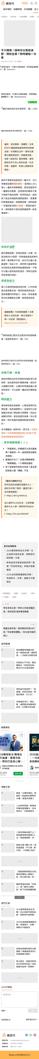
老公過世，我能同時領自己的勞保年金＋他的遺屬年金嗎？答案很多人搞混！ (26, 964)
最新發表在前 (31, 1019)
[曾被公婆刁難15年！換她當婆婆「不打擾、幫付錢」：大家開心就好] (8, 847)
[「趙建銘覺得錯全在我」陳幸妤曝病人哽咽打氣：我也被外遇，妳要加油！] (8, 874)
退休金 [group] (13, 16)
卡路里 (6, 597)
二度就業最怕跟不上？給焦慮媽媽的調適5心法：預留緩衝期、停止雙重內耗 (26, 835)
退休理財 (7, 9)
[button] (36, 3)
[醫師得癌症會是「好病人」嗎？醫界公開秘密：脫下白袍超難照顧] (8, 887)
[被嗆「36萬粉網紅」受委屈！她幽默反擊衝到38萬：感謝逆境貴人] (8, 796)
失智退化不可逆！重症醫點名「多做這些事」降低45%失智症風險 (26, 665)
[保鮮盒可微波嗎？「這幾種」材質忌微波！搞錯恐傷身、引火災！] (8, 692)
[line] (31, 1035)
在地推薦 (28, 9)
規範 (3, 1010)
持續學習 (18, 9)
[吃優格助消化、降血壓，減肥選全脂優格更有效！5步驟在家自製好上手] (8, 704)
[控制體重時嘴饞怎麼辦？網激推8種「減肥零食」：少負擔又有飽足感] (8, 652)
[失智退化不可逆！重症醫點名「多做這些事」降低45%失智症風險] (8, 665)
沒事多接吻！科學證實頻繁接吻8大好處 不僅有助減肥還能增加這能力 (19, 433)
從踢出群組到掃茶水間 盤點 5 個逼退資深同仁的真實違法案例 (26, 951)
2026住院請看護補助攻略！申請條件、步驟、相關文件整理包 (26, 924)
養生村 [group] (4, 16)
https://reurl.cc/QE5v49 (15, 322)
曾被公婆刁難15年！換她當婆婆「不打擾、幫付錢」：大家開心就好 (26, 847)
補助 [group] (32, 16)
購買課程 (24, 3)
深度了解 (27, 773)
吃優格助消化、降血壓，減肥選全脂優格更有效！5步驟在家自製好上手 (26, 704)
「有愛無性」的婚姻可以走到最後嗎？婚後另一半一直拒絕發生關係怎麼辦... (21, 452)
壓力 (33, 593)
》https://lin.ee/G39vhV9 (16, 513)
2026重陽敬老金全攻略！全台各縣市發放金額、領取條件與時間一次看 (26, 912)
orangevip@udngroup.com (19, 1040)
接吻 (14, 597)
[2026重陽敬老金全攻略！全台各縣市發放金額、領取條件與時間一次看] (8, 912)
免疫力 (24, 593)
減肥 (16, 593)
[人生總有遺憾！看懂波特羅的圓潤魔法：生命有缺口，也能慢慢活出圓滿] (8, 808)
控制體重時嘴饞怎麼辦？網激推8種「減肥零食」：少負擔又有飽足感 (26, 652)
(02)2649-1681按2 (16, 1043)
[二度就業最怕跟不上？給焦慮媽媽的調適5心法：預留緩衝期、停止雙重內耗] (8, 835)
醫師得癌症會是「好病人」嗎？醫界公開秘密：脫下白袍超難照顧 (26, 887)
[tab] (15, 781)
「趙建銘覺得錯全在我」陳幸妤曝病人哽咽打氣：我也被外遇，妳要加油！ (26, 874)
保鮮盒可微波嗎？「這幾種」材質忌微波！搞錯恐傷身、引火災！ (26, 692)
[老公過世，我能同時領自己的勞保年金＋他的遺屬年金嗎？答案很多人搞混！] (8, 964)
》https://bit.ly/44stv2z (15, 495)
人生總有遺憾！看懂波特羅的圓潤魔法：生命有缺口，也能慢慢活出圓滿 (26, 808)
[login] (32, 3)
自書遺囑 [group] (23, 16)
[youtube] (35, 1035)
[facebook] (26, 1035)
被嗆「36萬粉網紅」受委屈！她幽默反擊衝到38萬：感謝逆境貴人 (26, 796)
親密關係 (7, 593)
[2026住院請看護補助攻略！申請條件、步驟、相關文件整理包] (8, 924)
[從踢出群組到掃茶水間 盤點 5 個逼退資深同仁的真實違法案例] (8, 951)
